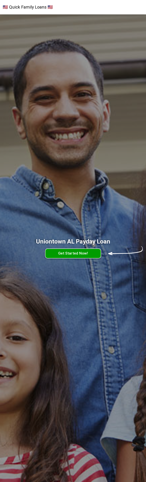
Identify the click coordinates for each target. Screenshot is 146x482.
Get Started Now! (73, 253)
